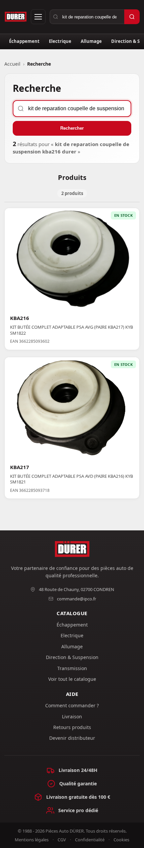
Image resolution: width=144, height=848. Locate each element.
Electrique (60, 41)
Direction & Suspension (72, 657)
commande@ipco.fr (76, 599)
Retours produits (72, 727)
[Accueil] (15, 17)
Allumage (91, 41)
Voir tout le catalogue (72, 679)
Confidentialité (89, 840)
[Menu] (38, 16)
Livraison (72, 716)
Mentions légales (32, 840)
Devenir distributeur (72, 738)
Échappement (24, 41)
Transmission (72, 668)
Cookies (121, 840)
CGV (62, 840)
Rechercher (72, 128)
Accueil (12, 64)
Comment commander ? (72, 705)
